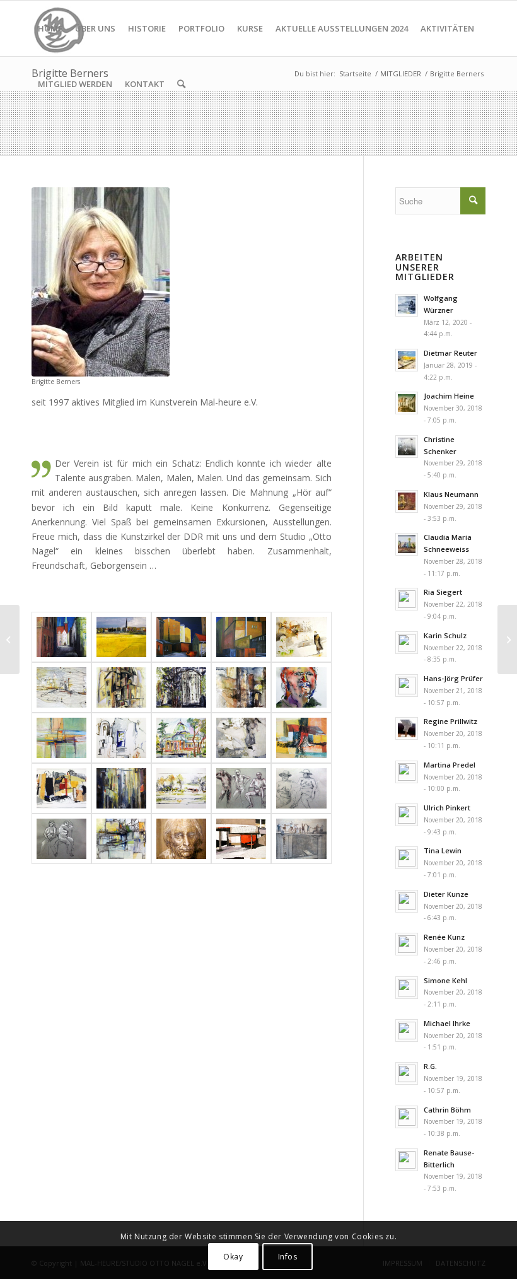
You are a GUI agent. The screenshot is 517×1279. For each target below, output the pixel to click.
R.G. (430, 1066)
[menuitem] (50, 28)
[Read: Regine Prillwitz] (406, 728)
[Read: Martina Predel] (406, 772)
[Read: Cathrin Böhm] (406, 1117)
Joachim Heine (449, 395)
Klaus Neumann (451, 494)
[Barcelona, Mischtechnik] (121, 788)
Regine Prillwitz (450, 721)
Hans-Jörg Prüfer (453, 678)
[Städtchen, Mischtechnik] (121, 687)
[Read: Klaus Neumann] (406, 501)
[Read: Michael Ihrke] (406, 1030)
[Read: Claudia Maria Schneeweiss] (406, 544)
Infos (288, 1256)
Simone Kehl (445, 980)
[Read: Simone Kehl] (406, 987)
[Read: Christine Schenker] (406, 446)
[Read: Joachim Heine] (406, 403)
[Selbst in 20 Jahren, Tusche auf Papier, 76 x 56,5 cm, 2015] (181, 839)
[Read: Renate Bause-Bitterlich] (406, 1159)
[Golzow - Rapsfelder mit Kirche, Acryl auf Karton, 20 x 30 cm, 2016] (121, 637)
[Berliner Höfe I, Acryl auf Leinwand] (181, 637)
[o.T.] (61, 738)
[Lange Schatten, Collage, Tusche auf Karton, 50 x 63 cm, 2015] (301, 637)
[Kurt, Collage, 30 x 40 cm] (241, 738)
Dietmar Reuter (450, 353)
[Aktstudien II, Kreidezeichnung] (241, 788)
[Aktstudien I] (301, 788)
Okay (233, 1256)
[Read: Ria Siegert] (406, 599)
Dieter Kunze (446, 894)
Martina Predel (449, 764)
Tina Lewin (443, 850)
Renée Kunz (444, 937)
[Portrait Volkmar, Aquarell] (301, 687)
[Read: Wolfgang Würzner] (406, 305)
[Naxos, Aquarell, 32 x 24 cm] (121, 738)
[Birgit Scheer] (10, 639)
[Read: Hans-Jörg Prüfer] (406, 685)
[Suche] (181, 84)
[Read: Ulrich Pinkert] (406, 814)
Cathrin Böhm (447, 1109)
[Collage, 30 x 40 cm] (301, 738)
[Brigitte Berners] (101, 282)
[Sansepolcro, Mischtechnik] (241, 687)
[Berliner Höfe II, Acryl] (241, 637)
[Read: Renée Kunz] (406, 944)
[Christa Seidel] (507, 639)
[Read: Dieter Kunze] (406, 901)
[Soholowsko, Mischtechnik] (181, 687)
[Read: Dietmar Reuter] (406, 360)
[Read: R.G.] (406, 1073)
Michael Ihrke (447, 1023)
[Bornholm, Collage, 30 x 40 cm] (61, 788)
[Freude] (301, 839)
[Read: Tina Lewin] (406, 857)
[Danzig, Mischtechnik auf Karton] (61, 637)
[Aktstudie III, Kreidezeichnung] (61, 839)
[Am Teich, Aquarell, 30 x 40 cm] (181, 788)
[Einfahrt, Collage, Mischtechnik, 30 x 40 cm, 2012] (241, 839)
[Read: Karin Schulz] (406, 642)
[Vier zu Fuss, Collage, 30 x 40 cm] (61, 687)
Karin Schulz (445, 635)
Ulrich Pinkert (447, 807)
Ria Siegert (443, 592)
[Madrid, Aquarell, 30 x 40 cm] (181, 738)
